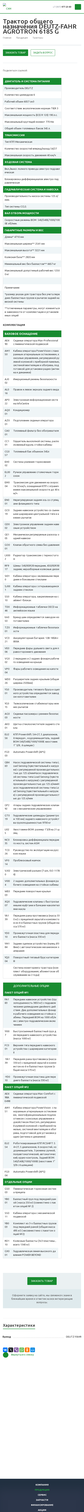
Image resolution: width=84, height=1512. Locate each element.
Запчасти (42, 1500)
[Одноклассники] (27, 1350)
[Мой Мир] (32, 1350)
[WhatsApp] (21, 1350)
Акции (42, 1510)
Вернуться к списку (22, 1354)
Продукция (42, 1490)
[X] (10, 1350)
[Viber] (16, 1350)
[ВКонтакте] (5, 1350)
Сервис (42, 1495)
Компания (42, 1485)
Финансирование (42, 1505)
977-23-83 (62, 7)
